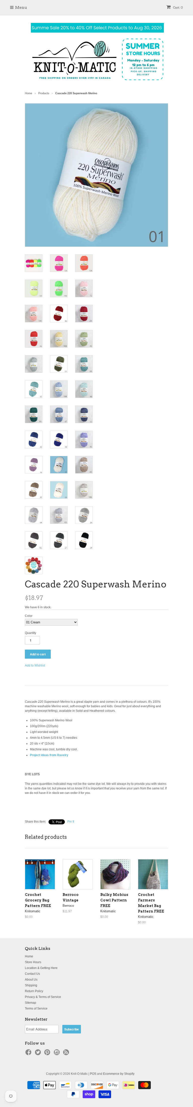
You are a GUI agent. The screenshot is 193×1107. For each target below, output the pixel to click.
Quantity (30, 633)
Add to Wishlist (35, 665)
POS (93, 1074)
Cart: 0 (177, 7)
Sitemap (30, 1002)
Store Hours (33, 962)
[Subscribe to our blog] (67, 1053)
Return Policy (34, 991)
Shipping (31, 985)
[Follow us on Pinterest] (48, 1053)
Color (28, 616)
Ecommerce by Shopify (118, 1074)
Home (29, 956)
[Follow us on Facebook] (29, 1053)
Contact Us (32, 974)
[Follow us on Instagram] (57, 1053)
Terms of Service (36, 1008)
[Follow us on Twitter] (38, 1053)
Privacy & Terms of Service (43, 997)
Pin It (70, 821)
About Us (31, 979)
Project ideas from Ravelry (49, 755)
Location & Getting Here (41, 968)
